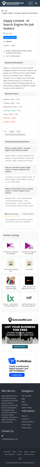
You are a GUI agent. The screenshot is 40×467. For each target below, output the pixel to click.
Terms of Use (26, 425)
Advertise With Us (28, 422)
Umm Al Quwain (29, 454)
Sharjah (19, 454)
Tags (23, 402)
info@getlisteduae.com (10, 439)
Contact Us (25, 419)
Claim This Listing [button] (10, 37)
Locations (25, 405)
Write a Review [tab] (29, 214)
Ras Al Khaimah (10, 454)
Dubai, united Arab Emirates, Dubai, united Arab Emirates (19, 52)
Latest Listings (27, 408)
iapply (12, 131)
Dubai (26, 452)
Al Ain (20, 452)
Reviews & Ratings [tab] (12, 214)
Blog (23, 399)
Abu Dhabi (7, 452)
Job (6, 11)
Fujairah (32, 452)
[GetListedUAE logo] (13, 3)
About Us (25, 416)
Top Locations (26, 396)
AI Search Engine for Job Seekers (15, 134)
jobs (18, 131)
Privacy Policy (26, 428)
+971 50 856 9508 (13, 56)
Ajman (14, 452)
